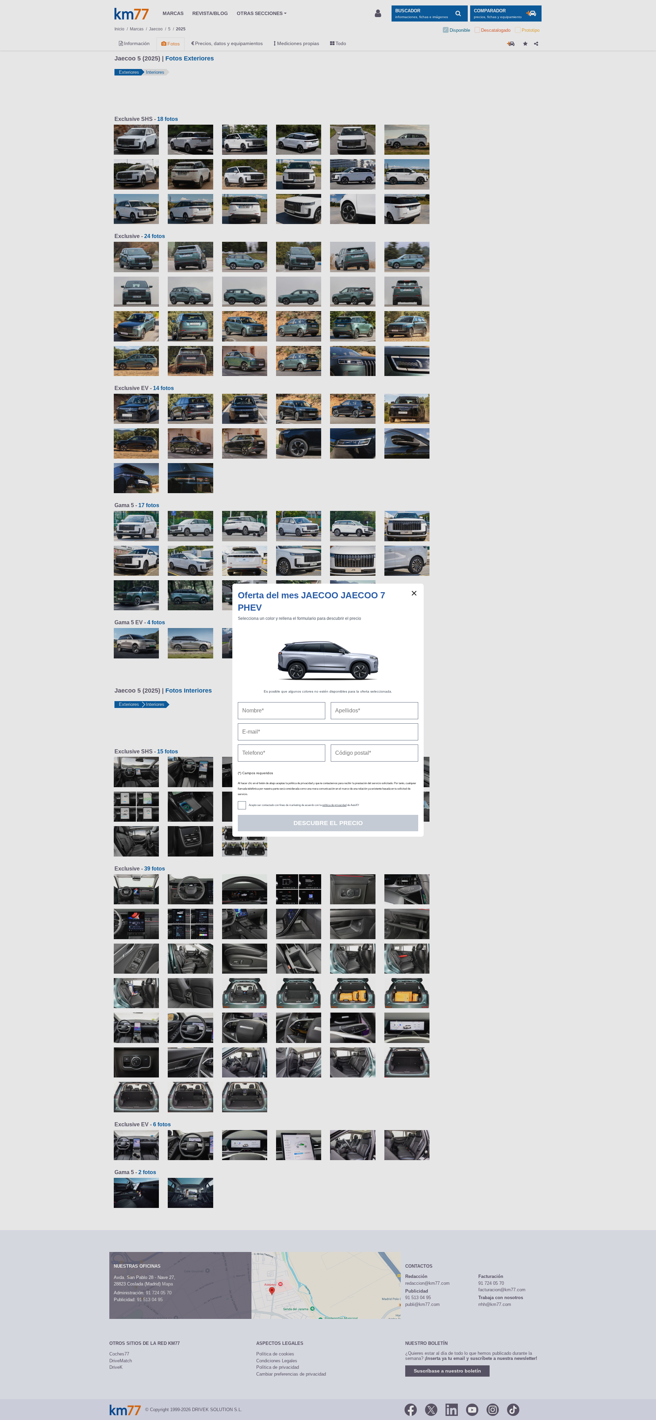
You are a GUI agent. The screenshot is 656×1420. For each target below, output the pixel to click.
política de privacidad (334, 805)
